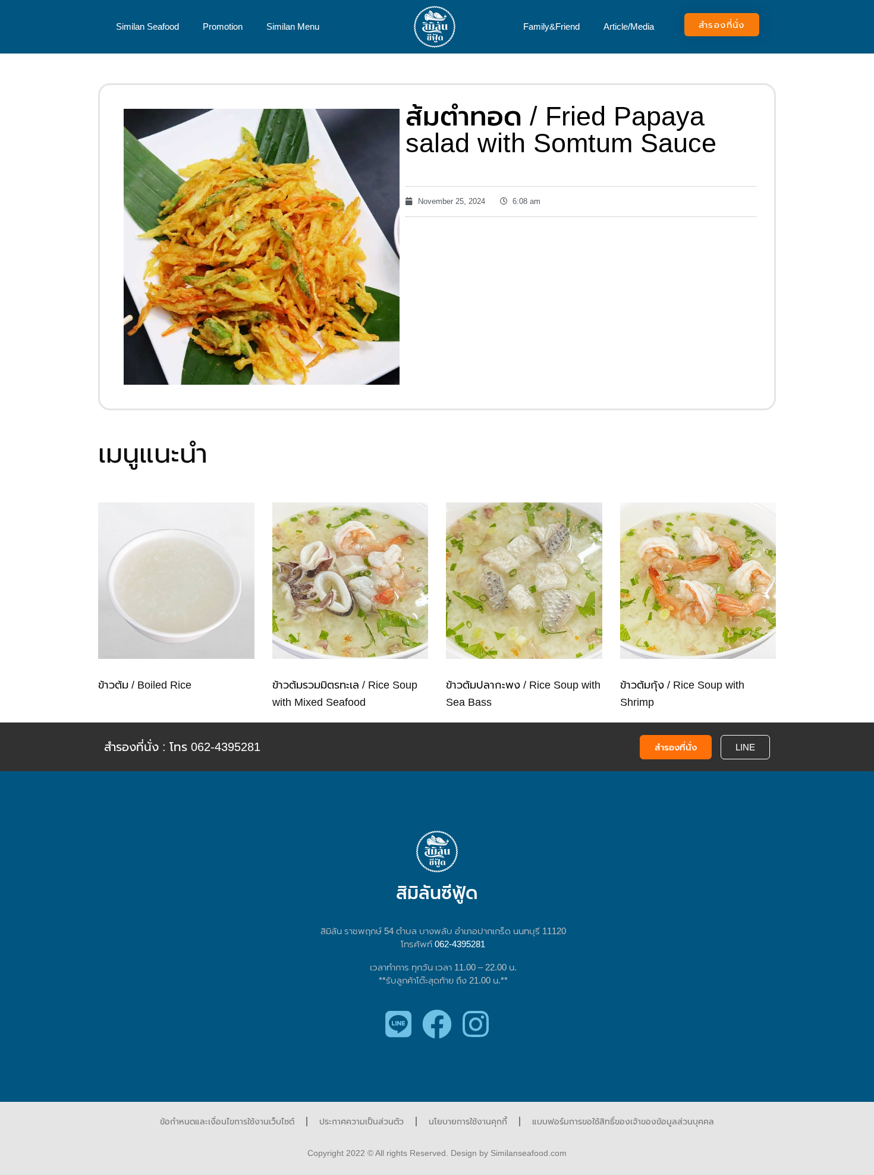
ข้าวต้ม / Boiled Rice (144, 685)
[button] (721, 24)
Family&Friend (551, 26)
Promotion (223, 26)
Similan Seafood (147, 26)
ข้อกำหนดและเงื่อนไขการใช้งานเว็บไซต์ (227, 1121)
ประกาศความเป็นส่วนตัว (361, 1121)
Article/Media (628, 26)
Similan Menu (292, 26)
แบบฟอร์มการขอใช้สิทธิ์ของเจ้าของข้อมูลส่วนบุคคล (623, 1121)
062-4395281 (460, 944)
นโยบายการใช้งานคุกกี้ (468, 1121)
